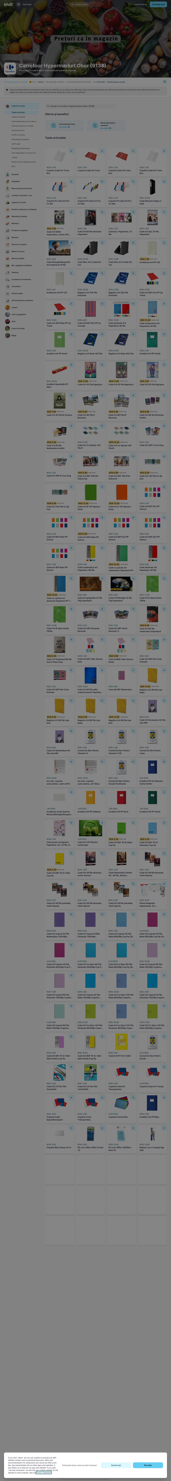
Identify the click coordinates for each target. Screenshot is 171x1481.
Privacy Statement (43, 1473)
